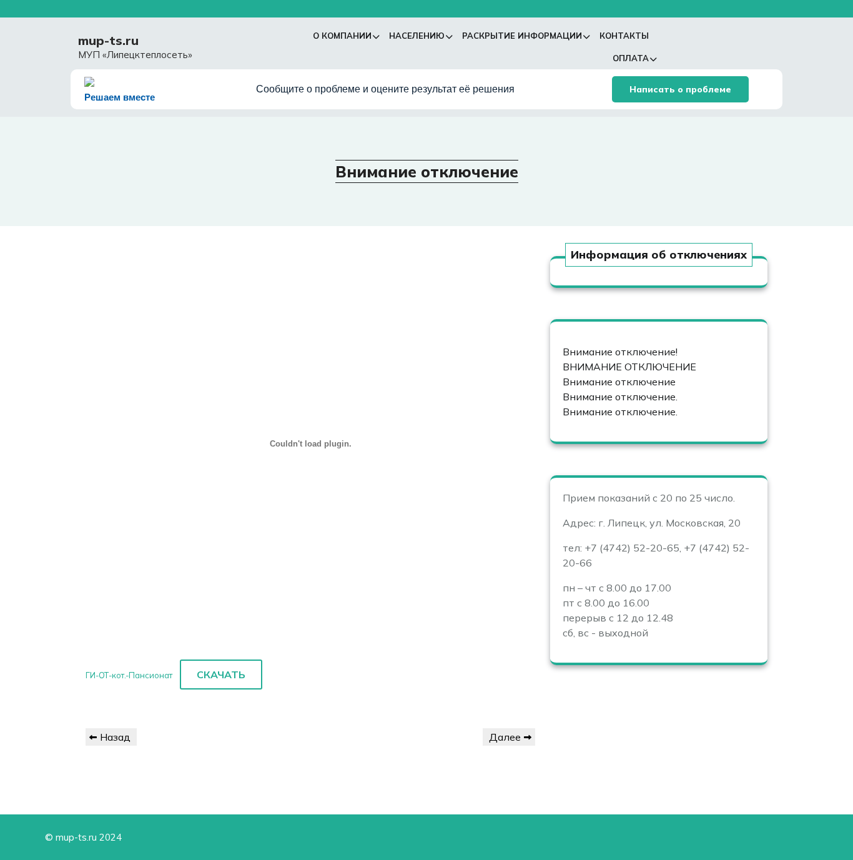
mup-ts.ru (108, 40)
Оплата (631, 58)
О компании (342, 36)
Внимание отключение (619, 381)
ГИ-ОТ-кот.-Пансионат (129, 675)
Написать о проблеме (680, 89)
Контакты (624, 36)
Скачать (221, 674)
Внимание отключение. (620, 396)
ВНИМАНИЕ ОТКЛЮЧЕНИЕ (629, 366)
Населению (417, 36)
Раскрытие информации (522, 36)
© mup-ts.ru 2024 (83, 837)
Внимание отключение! (620, 351)
